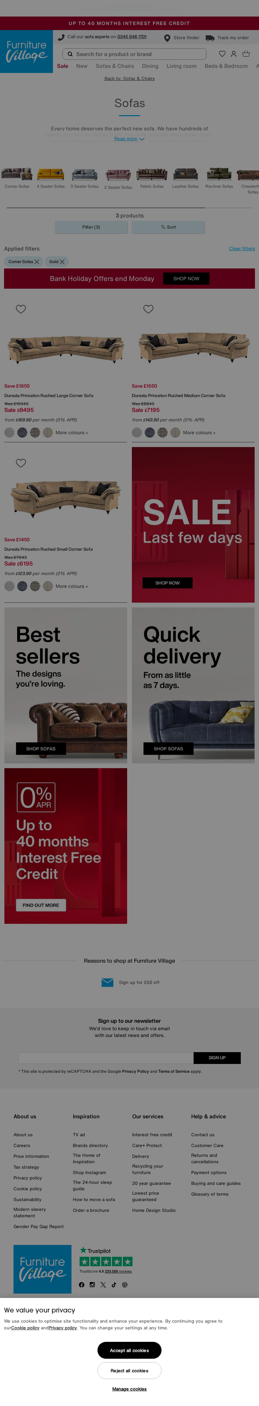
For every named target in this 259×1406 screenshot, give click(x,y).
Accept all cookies (129, 1350)
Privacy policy (63, 1328)
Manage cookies (129, 1389)
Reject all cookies (129, 1371)
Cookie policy (25, 1328)
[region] (129, 1352)
